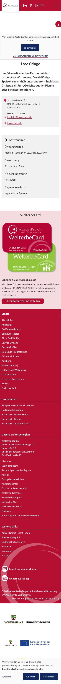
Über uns (6, 461)
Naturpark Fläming (11, 419)
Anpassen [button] (7, 676)
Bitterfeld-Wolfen (11, 338)
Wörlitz (5, 383)
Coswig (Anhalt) (10, 342)
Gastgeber (25, 5)
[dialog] (30, 671)
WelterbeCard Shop (19, 578)
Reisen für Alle (9, 501)
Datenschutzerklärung (47, 598)
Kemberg (6, 360)
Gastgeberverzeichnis (13, 479)
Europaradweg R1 (11, 537)
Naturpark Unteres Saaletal (16, 423)
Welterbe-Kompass (12, 492)
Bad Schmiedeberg (11, 329)
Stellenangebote (10, 465)
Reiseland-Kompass (12, 497)
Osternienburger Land (13, 379)
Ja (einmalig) (30, 47)
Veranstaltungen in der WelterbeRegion (37, 5)
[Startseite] (10, 5)
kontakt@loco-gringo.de (19, 117)
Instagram (7, 551)
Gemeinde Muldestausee (14, 351)
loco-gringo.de (14, 123)
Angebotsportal (10, 483)
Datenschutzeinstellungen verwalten (30, 55)
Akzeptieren (49, 676)
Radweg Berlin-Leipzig (13, 541)
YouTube (6, 555)
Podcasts (6, 511)
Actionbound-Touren (12, 506)
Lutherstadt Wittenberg (14, 369)
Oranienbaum (9, 374)
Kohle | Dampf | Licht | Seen (16, 532)
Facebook (6, 546)
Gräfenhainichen (10, 356)
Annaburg (7, 324)
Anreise (6, 474)
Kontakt (16, 598)
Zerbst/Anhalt (9, 388)
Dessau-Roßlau (9, 347)
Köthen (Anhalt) (10, 365)
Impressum (28, 598)
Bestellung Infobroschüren (23, 569)
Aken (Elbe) (7, 320)
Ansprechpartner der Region (16, 470)
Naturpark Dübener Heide (15, 414)
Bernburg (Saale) (10, 333)
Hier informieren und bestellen (23, 301)
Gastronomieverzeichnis (14, 488)
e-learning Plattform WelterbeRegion (21, 515)
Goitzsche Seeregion (12, 409)
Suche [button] (43, 5)
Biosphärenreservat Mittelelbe (18, 405)
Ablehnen (31, 676)
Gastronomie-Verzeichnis (31, 5)
